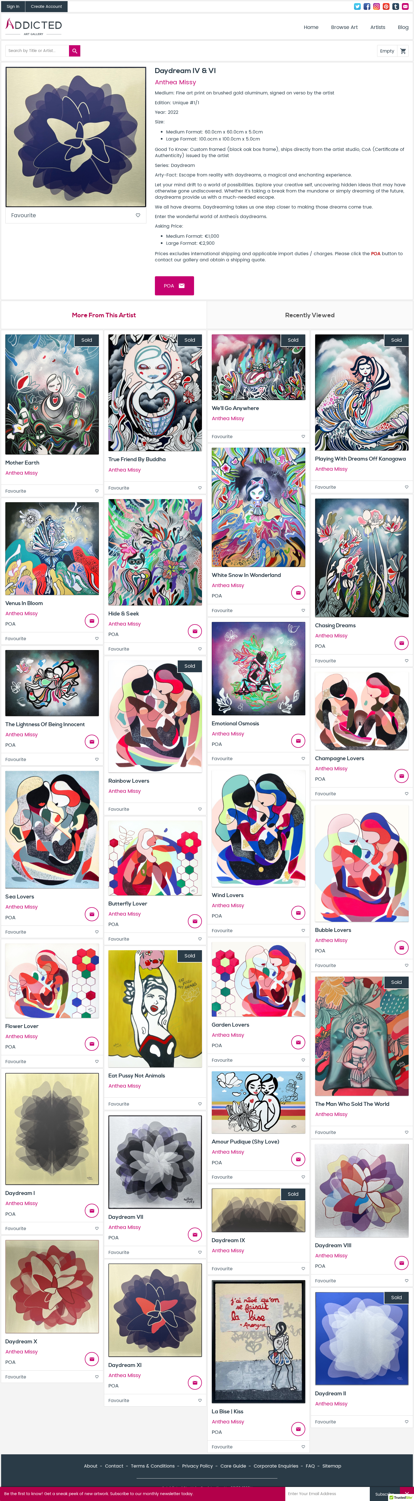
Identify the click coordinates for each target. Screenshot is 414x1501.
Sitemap (331, 1466)
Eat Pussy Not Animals (136, 1075)
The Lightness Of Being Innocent (45, 724)
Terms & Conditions (153, 1466)
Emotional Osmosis (235, 723)
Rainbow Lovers (128, 781)
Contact (405, 6)
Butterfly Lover (127, 903)
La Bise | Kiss (227, 1411)
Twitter (357, 6)
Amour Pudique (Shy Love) (245, 1141)
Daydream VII (125, 1217)
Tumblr (395, 6)
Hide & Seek (123, 613)
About (90, 1466)
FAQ (310, 1466)
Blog (403, 27)
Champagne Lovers (339, 758)
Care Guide (233, 1466)
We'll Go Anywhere (235, 408)
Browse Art (344, 27)
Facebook (367, 6)
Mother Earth (22, 462)
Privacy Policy (197, 1466)
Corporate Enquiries (276, 1466)
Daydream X (21, 1341)
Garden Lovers (230, 1025)
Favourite (76, 215)
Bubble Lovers (333, 930)
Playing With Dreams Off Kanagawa (360, 459)
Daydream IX (228, 1240)
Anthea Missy (175, 83)
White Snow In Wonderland (246, 575)
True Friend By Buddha (137, 459)
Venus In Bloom (24, 603)
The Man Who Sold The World (352, 1104)
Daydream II (330, 1393)
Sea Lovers (19, 896)
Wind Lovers (228, 895)
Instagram (376, 6)
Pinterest (386, 6)
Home (311, 27)
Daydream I (20, 1193)
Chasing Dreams (335, 625)
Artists (377, 27)
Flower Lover (22, 1026)
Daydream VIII (333, 1245)
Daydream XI (125, 1365)
